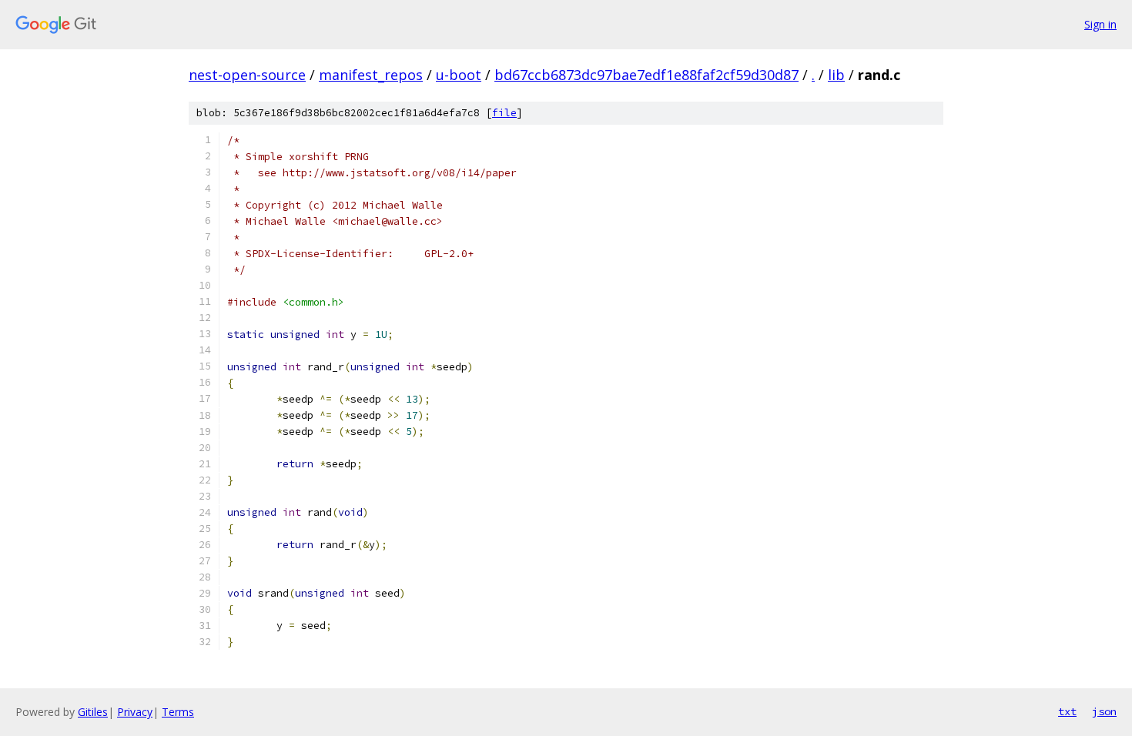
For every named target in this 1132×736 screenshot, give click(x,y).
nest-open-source (247, 74)
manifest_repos (371, 74)
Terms (178, 711)
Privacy (134, 711)
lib (836, 74)
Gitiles (93, 711)
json (1104, 711)
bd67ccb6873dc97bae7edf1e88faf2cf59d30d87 (646, 74)
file (504, 112)
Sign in (1100, 24)
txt (1067, 711)
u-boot (458, 74)
